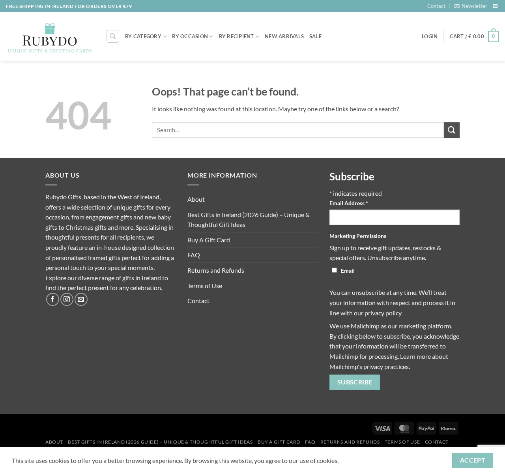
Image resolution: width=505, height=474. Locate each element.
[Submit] (452, 130)
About (196, 199)
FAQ (193, 255)
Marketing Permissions (357, 235)
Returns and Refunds (215, 270)
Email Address (348, 203)
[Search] (113, 36)
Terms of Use (204, 285)
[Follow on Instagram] (66, 299)
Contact (436, 6)
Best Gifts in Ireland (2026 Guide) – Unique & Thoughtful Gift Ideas (248, 220)
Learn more (415, 356)
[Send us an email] (495, 6)
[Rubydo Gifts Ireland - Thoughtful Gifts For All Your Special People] (50, 37)
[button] (470, 6)
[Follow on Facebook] (52, 299)
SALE (315, 36)
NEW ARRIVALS (284, 36)
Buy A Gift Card (208, 240)
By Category (143, 36)
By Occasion (190, 36)
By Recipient (236, 36)
